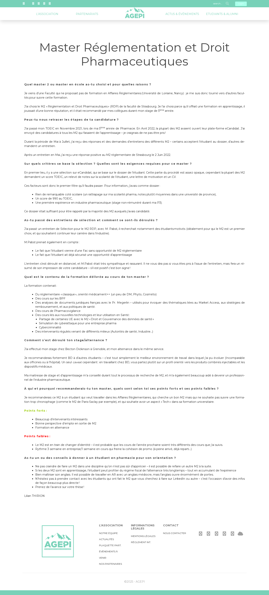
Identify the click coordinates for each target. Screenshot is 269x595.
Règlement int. (141, 542)
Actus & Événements (182, 14)
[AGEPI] (134, 10)
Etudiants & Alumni (222, 14)
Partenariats (87, 14)
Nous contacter (174, 533)
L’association (47, 14)
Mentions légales (143, 536)
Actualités (106, 539)
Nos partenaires (110, 563)
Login (241, 3)
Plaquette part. (110, 545)
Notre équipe (108, 533)
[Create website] (240, 533)
